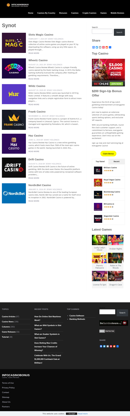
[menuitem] (30, 13)
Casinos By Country (46, 13)
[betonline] (108, 72)
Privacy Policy (8, 388)
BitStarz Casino (110, 167)
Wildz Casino (36, 85)
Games (103, 13)
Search (95, 27)
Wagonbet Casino (111, 216)
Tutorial (5, 337)
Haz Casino (35, 135)
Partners (6, 407)
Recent (117, 161)
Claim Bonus (108, 153)
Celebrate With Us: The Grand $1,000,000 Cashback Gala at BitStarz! (47, 359)
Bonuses (63, 13)
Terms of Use (8, 383)
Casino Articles (8, 316)
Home (30, 13)
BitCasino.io (109, 204)
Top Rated (100, 161)
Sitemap (5, 397)
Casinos (74, 13)
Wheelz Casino (38, 60)
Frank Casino (37, 111)
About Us (6, 402)
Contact (5, 392)
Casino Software (76, 316)
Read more (33, 53)
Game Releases (9, 332)
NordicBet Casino (39, 185)
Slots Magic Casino (40, 34)
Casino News (8, 322)
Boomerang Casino (112, 192)
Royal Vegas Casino (112, 179)
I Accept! (71, 414)
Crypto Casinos (89, 13)
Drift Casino (36, 159)
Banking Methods (77, 319)
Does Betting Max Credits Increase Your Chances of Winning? (45, 346)
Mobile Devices (117, 13)
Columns (6, 327)
